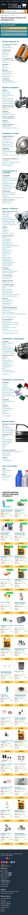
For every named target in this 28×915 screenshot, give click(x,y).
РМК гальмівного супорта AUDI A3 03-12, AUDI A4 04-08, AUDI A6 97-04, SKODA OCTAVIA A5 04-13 (21, 834)
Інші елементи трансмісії (8, 371)
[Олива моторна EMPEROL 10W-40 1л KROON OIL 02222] (21, 804)
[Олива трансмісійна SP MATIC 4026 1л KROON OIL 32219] (21, 735)
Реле (3, 397)
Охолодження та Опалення (9, 172)
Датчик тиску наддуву (8, 312)
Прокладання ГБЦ (6, 269)
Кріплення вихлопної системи (9, 322)
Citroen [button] (4, 31)
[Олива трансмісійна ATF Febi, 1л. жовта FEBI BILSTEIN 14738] (21, 596)
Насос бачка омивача (7, 429)
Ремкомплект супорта (8, 142)
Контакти (23, 1)
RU (3, 1)
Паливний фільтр (6, 76)
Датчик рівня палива (7, 291)
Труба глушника (6, 320)
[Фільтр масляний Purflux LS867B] (21, 619)
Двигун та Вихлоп (10, 209)
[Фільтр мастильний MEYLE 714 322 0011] (21, 758)
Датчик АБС (5, 160)
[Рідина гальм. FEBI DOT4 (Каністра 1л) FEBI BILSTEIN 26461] (21, 527)
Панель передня (6, 442)
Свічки (4, 66)
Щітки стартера (6, 415)
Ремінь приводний (7, 218)
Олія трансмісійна (6, 476)
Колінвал (4, 249)
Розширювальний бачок (8, 183)
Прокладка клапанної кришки (9, 271)
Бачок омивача (6, 427)
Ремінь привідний (6, 80)
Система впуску (6, 278)
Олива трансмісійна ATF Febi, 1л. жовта (20, 603)
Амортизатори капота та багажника (11, 451)
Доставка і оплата (16, 1)
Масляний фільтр (6, 71)
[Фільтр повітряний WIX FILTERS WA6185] (7, 573)
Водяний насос (6, 177)
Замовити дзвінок (5, 876)
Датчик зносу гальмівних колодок (10, 162)
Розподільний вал (6, 247)
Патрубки (4, 231)
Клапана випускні (6, 242)
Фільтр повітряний (6, 579)
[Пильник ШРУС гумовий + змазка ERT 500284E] (7, 735)
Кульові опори (5, 122)
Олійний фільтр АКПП (7, 361)
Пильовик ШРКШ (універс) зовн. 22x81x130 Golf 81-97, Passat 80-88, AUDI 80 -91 (7, 533)
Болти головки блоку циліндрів (10, 245)
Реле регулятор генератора (9, 392)
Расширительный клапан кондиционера (12, 197)
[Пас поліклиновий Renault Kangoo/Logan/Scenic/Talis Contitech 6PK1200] (7, 804)
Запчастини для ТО (10, 41)
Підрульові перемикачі (8, 389)
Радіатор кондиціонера (8, 192)
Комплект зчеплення (7, 343)
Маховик (4, 344)
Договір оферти (5, 905)
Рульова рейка (6, 126)
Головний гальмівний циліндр (9, 151)
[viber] (4, 862)
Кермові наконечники (7, 107)
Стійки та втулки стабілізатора (10, 101)
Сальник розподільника (8, 262)
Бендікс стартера (6, 394)
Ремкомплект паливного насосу (10, 333)
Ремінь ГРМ (5, 53)
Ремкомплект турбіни (7, 233)
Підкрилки (4, 444)
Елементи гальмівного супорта (7, 764)
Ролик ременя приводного (9, 221)
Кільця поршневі (6, 239)
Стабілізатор (5, 62)
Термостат (5, 182)
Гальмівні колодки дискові (6, 834)
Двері (3, 446)
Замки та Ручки (6, 453)
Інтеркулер (5, 230)
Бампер (4, 436)
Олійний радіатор (6, 185)
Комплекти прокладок (7, 272)
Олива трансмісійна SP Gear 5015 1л (7, 557)
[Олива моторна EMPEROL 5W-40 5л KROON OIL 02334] (7, 642)
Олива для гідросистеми (4, 695)
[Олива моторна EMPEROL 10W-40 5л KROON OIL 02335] (21, 550)
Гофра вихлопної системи (8, 327)
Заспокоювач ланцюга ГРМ (9, 224)
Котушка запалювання (7, 401)
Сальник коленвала (7, 250)
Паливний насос (6, 282)
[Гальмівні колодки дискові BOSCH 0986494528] (7, 827)
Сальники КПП (5, 363)
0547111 (13, 4)
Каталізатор (5, 325)
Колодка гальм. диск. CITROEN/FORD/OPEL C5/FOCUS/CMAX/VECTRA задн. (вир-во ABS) (21, 695)
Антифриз (4, 472)
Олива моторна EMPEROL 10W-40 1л (20, 811)
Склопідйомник (6, 455)
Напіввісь (4, 357)
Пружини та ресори (7, 98)
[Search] (25, 11)
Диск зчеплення (6, 346)
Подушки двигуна (6, 260)
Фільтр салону (6, 74)
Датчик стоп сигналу (7, 163)
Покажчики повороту (7, 408)
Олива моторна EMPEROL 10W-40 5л (20, 557)
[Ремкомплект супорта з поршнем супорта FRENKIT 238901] (21, 642)
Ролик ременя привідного (8, 82)
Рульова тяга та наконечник (9, 60)
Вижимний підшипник (7, 348)
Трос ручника (5, 141)
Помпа (4, 56)
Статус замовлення (6, 898)
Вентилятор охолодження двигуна (11, 180)
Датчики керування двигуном (9, 308)
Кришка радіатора (7, 188)
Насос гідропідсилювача (8, 118)
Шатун (4, 255)
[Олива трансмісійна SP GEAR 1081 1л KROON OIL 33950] (21, 573)
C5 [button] (3, 34)
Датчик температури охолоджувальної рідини (14, 313)
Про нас (9, 1)
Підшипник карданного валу (9, 127)
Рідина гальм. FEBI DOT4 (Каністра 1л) (20, 533)
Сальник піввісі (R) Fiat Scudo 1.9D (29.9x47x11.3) (7, 788)
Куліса (3, 368)
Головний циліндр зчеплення (9, 349)
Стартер (4, 384)
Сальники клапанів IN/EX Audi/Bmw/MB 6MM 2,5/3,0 (6, 672)
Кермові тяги (5, 109)
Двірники (4, 425)
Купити (7, 520)
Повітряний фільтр (7, 73)
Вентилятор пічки (6, 203)
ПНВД (3, 287)
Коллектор (5, 329)
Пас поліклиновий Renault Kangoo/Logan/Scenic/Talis (7, 811)
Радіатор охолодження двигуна (10, 178)
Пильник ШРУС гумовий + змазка (7, 741)
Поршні (4, 237)
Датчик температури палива (9, 296)
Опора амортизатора (7, 100)
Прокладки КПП (6, 366)
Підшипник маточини (7, 95)
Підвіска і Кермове (10, 87)
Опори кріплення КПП (7, 365)
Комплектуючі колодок (8, 146)
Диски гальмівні (6, 46)
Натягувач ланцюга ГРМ (8, 223)
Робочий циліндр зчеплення (9, 351)
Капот (3, 437)
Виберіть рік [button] (5, 28)
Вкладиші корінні (6, 257)
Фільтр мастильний (20, 764)
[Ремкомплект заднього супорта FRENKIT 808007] (7, 619)
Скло (3, 447)
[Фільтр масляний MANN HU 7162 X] (7, 596)
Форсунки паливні (6, 289)
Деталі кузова (8, 421)
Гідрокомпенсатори (7, 244)
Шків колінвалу (6, 252)
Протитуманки (6, 410)
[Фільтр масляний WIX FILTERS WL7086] (21, 665)
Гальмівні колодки (6, 47)
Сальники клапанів (7, 265)
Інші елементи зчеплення (8, 353)
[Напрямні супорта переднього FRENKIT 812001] (21, 504)
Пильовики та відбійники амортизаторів (12, 103)
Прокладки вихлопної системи (10, 324)
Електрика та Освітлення (13, 380)
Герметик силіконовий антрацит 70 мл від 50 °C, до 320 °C (7, 510)
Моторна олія (5, 477)
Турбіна (4, 228)
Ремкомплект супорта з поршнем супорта (21, 649)
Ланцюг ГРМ (5, 216)
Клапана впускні (6, 240)
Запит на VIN (4, 878)
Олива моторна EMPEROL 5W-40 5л (6, 649)
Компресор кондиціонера (8, 194)
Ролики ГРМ (5, 54)
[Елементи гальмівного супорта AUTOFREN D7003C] (7, 758)
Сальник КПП (5, 374)
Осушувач (4, 195)
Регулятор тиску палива (8, 317)
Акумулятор (5, 67)
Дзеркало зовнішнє (7, 441)
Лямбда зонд (5, 310)
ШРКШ (4, 358)
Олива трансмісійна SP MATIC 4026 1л (21, 741)
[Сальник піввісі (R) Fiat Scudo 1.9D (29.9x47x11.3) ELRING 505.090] (7, 781)
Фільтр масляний (5, 602)
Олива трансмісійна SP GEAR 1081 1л (21, 580)
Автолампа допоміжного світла (20, 788)
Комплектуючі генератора (9, 390)
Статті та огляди (5, 907)
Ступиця (4, 96)
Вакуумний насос (6, 144)
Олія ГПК (4, 479)
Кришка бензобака (7, 292)
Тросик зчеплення (7, 460)
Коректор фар (5, 413)
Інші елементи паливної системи (10, 294)
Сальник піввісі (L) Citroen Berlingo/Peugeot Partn (7, 718)
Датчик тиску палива (7, 286)
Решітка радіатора (7, 439)
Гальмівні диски (6, 137)
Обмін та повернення (6, 903)
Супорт (4, 153)
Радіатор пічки (6, 201)
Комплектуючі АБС (7, 165)
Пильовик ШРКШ (6, 360)
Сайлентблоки (6, 112)
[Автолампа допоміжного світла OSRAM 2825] (21, 781)
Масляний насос (6, 254)
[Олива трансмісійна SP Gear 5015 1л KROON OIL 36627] (7, 550)
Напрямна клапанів (7, 264)
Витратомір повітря (7, 276)
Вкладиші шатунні (6, 259)
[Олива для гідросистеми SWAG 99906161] (7, 689)
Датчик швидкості (7, 370)
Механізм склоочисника (8, 430)
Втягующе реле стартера (9, 395)
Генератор (5, 385)
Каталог (3, 909)
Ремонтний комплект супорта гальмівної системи (20, 718)
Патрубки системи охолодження (10, 187)
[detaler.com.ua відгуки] (6, 866)
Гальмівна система (10, 133)
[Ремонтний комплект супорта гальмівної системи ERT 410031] (21, 712)
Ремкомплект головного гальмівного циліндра (13, 155)
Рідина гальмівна (6, 470)
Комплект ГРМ (6, 51)
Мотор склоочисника (7, 432)
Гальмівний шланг (6, 150)
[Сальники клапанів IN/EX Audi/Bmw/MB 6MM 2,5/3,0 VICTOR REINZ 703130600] (7, 665)
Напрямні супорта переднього (19, 510)
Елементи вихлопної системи (9, 330)
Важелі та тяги (6, 93)
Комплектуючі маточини (8, 114)
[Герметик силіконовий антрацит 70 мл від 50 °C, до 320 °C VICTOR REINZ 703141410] (7, 504)
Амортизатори (6, 91)
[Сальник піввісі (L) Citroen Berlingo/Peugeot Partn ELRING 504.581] (7, 712)
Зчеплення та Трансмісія (13, 339)
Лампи (4, 411)
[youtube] (2, 862)
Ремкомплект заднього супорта (7, 626)
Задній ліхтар (5, 406)
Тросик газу (5, 459)
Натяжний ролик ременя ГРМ (9, 219)
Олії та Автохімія (9, 466)
